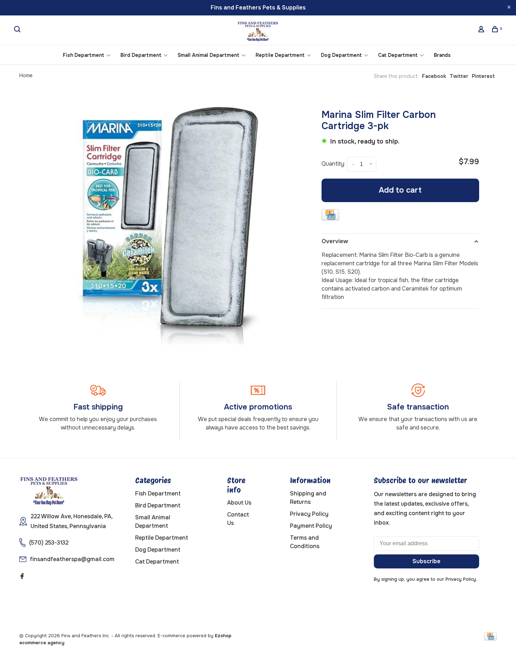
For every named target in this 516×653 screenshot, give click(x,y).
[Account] (482, 30)
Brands (442, 55)
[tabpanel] (169, 221)
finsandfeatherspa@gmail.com (72, 559)
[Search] (18, 30)
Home (26, 75)
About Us (239, 502)
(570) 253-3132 (48, 542)
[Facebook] (22, 576)
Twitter (459, 76)
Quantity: (333, 163)
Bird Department (140, 55)
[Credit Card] (330, 216)
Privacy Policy (309, 514)
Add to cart (400, 190)
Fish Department (83, 55)
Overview (335, 241)
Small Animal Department (208, 55)
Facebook (434, 76)
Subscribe (426, 561)
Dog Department (341, 55)
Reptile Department (280, 55)
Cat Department (398, 55)
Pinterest (483, 76)
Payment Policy (311, 525)
